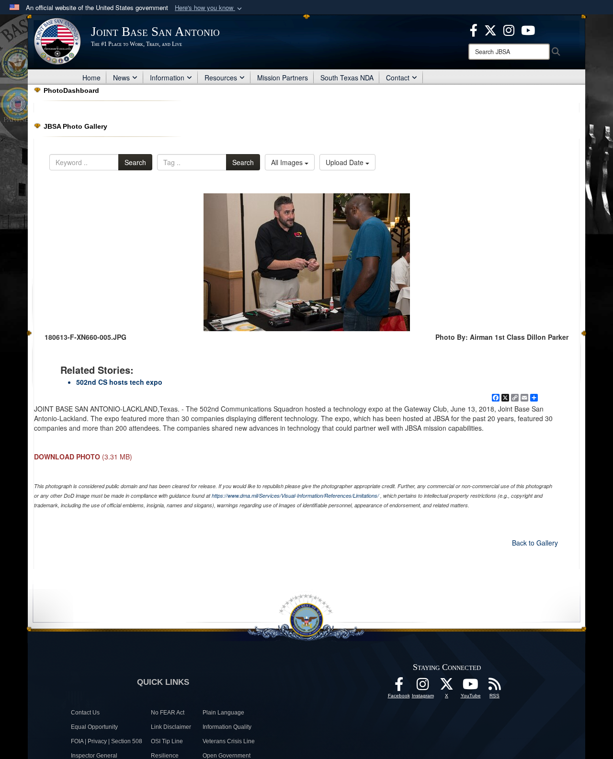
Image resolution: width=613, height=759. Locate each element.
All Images (288, 162)
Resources (220, 77)
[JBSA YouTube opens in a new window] (528, 29)
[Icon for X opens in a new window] (490, 29)
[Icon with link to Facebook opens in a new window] (473, 29)
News (121, 77)
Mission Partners (282, 77)
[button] (209, 8)
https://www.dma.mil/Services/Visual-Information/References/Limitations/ (295, 495)
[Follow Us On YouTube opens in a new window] (471, 687)
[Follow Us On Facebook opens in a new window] (399, 687)
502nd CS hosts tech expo (119, 382)
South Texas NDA (347, 77)
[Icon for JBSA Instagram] (423, 687)
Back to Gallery (535, 542)
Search (135, 162)
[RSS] (495, 687)
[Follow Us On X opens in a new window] (447, 687)
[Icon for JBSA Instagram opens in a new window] (508, 29)
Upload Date (345, 162)
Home (91, 77)
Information (167, 77)
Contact (397, 77)
